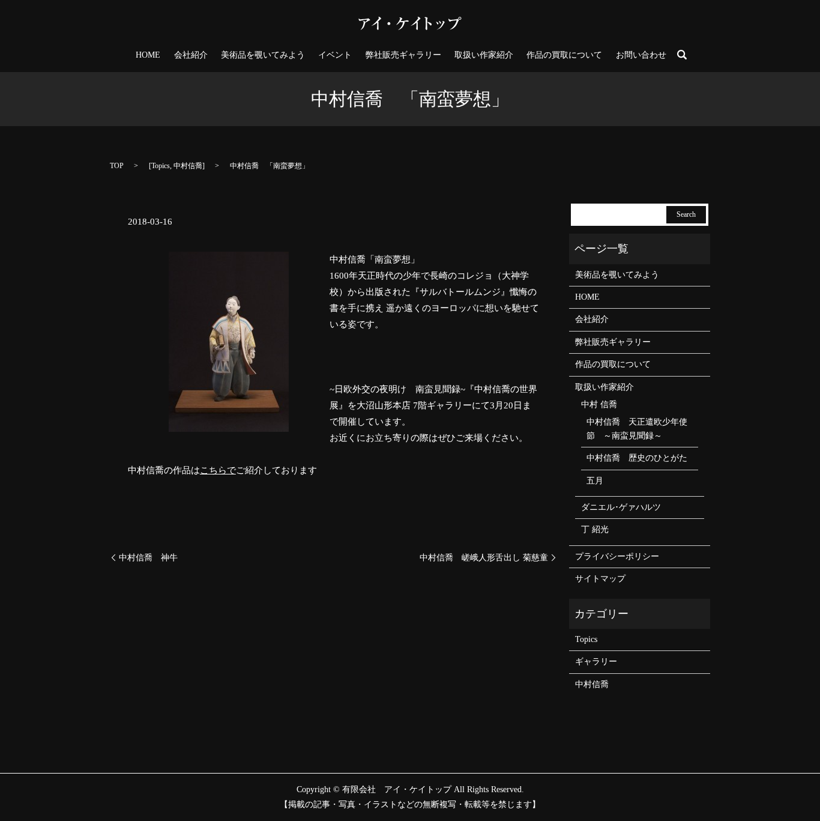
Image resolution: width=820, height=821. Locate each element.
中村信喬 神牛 (148, 557)
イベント (335, 54)
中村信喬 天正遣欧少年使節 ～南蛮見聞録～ (636, 428)
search (682, 55)
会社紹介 (191, 54)
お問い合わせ (641, 54)
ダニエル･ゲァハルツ (621, 507)
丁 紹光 (595, 529)
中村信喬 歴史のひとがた (636, 457)
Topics (160, 166)
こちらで (218, 470)
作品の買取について (564, 54)
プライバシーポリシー (617, 556)
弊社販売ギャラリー (403, 54)
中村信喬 (187, 166)
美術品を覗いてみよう (263, 54)
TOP (117, 166)
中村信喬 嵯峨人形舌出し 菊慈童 (484, 557)
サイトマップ (600, 578)
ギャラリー (596, 661)
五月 (594, 480)
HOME (148, 54)
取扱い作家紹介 (483, 54)
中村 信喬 (599, 404)
